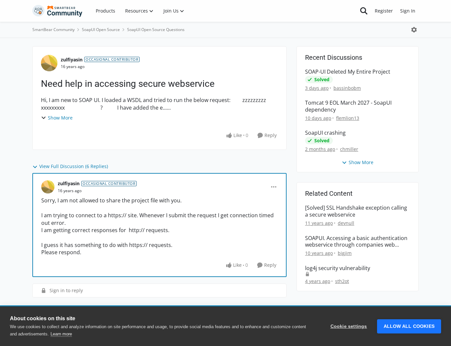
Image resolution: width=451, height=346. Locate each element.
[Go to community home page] (57, 11)
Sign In (407, 11)
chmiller (349, 149)
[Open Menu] (414, 29)
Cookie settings (348, 326)
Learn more (61, 333)
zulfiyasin (72, 59)
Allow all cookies (409, 326)
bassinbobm (347, 88)
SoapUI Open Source (101, 29)
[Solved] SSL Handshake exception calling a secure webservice (356, 211)
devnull (346, 223)
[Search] (364, 11)
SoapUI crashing (325, 132)
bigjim (345, 253)
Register (384, 11)
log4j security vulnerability (337, 268)
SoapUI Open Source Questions (156, 29)
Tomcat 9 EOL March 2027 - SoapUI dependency (348, 106)
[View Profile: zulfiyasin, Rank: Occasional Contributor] (49, 63)
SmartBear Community (53, 29)
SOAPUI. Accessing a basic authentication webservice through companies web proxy (356, 242)
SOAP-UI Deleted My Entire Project (347, 71)
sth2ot (342, 281)
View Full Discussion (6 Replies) (73, 166)
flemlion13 (347, 118)
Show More (60, 118)
